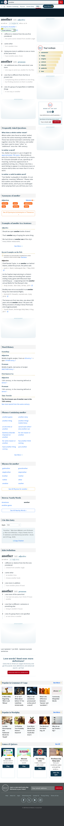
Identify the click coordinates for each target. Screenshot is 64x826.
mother (21, 476)
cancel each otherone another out (24, 428)
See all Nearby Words (17, 510)
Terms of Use (54, 795)
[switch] (8, 30)
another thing (7, 421)
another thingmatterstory (23, 422)
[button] (38, 6)
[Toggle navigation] (2, 2)
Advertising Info (27, 795)
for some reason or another (9, 442)
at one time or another (7, 428)
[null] (53, 112)
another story (23, 417)
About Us (13, 795)
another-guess (7, 505)
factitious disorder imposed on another (8, 435)
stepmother (22, 472)
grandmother (23, 468)
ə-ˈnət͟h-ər (14, 559)
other (20, 480)
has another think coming (24, 442)
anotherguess (7, 417)
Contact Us (36, 795)
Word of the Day (50, 108)
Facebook (23, 800)
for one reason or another (24, 434)
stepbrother (6, 472)
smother (5, 483)
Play (7, 766)
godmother (6, 468)
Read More (24, 257)
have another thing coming (9, 448)
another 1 (8, 369)
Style (3, 525)
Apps (18, 795)
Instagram (40, 800)
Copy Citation (19, 541)
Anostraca (5, 502)
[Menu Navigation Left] (1, 6)
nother (4, 480)
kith (49, 111)
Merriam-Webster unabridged (18, 672)
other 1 (10, 360)
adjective (21, 19)
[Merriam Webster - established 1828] (5, 2)
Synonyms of (8, 27)
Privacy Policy (45, 795)
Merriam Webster (5, 787)
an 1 (28, 358)
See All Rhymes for (18, 489)
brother (5, 476)
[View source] (4, 270)
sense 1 (4, 383)
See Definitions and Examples (50, 115)
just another (22, 447)
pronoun (21, 62)
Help (7, 795)
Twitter (29, 800)
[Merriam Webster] (50, 105)
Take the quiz (56, 774)
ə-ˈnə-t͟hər (13, 23)
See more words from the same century (16, 404)
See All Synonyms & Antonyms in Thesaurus (18, 212)
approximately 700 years (11, 155)
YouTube (34, 800)
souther (21, 483)
